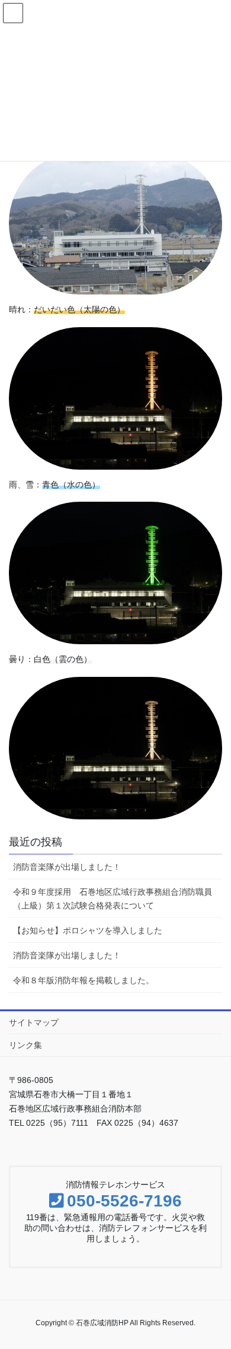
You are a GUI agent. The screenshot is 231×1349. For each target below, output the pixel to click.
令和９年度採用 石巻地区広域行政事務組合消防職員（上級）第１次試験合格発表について (112, 898)
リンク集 (25, 1045)
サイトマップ (34, 1022)
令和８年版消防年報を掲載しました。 (83, 980)
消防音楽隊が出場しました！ (67, 867)
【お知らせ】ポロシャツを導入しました (87, 930)
